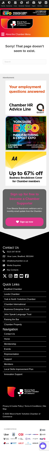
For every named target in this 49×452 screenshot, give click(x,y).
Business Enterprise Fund (16, 309)
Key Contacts (12, 270)
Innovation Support (13, 374)
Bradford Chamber (13, 289)
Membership (10, 344)
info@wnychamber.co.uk (17, 261)
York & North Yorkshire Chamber (20, 299)
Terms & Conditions (32, 406)
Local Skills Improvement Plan (18, 369)
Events (7, 349)
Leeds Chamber (12, 294)
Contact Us (9, 334)
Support (8, 359)
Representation (11, 354)
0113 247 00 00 (13, 252)
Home (7, 339)
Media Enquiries (14, 265)
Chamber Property (13, 324)
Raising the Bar (11, 319)
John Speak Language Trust (17, 314)
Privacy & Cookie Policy (13, 406)
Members (8, 364)
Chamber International (15, 304)
